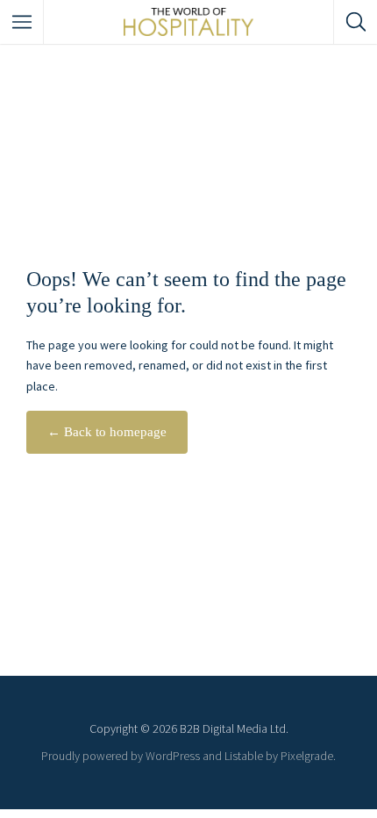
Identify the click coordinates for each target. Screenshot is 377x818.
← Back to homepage (107, 432)
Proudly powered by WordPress (120, 756)
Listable (243, 756)
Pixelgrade (307, 756)
